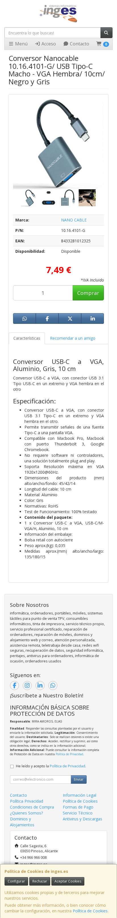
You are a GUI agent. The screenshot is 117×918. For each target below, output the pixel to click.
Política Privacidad (26, 801)
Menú (21, 44)
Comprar (88, 292)
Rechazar (39, 881)
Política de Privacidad (69, 754)
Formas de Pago (78, 807)
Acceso (48, 44)
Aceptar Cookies (68, 881)
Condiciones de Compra (32, 807)
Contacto (79, 44)
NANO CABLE (74, 220)
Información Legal (79, 795)
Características (26, 338)
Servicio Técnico (78, 813)
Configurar (16, 881)
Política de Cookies (90, 910)
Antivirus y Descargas (82, 819)
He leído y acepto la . (51, 766)
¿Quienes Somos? (26, 813)
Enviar (78, 779)
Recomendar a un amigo (72, 338)
